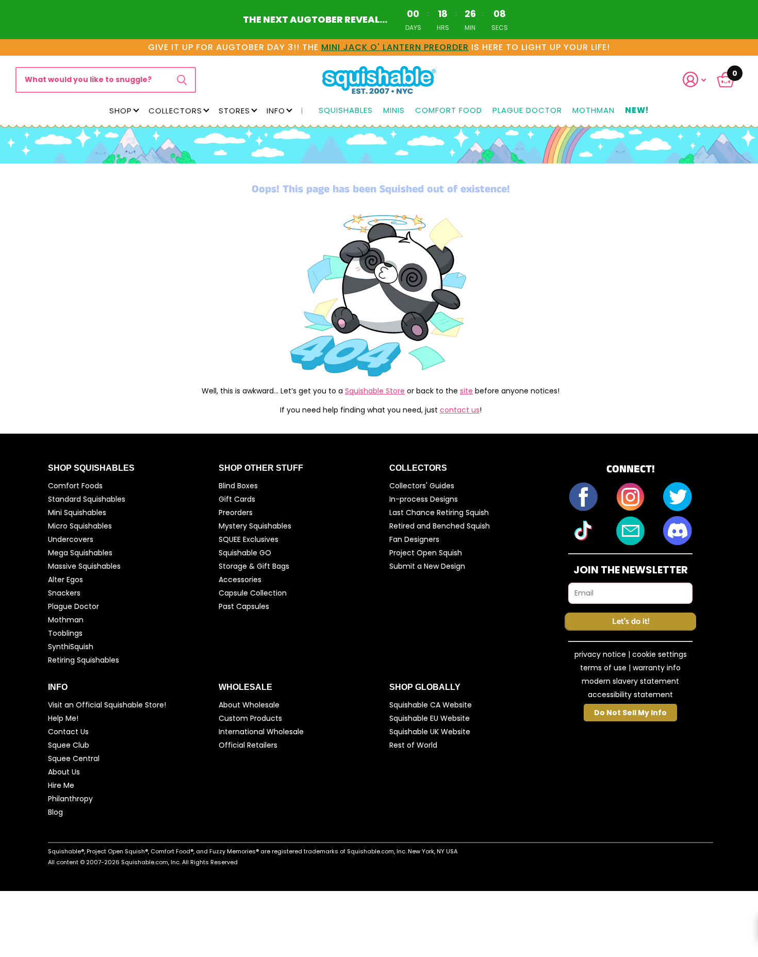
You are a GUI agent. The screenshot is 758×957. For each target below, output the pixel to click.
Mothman (593, 111)
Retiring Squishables (83, 660)
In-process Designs (423, 499)
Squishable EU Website (429, 718)
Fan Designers (414, 539)
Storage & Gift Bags (254, 566)
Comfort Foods (75, 486)
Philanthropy (70, 799)
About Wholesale (249, 705)
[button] (701, 79)
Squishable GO (245, 553)
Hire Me (61, 785)
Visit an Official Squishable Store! (107, 705)
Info (276, 110)
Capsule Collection (253, 593)
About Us (64, 772)
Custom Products (250, 718)
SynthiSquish (70, 646)
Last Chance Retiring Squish (439, 512)
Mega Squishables (80, 553)
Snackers (64, 593)
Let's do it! (630, 622)
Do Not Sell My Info (630, 712)
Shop (120, 110)
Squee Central (74, 758)
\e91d (182, 80)
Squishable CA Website (430, 705)
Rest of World (413, 745)
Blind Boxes (238, 486)
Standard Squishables (86, 499)
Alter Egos (65, 579)
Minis (394, 111)
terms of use (603, 668)
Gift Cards (237, 499)
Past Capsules (244, 606)
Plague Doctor (527, 111)
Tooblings (65, 633)
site (466, 391)
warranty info (657, 668)
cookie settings (659, 654)
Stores (234, 110)
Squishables (346, 111)
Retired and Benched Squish (439, 526)
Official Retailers (248, 745)
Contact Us (68, 732)
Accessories (240, 579)
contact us (460, 410)
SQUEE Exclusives (248, 539)
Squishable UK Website (429, 732)
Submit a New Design (427, 566)
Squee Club (68, 745)
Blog (55, 812)
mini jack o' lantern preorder (395, 47)
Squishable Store (375, 391)
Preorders (236, 512)
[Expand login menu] (694, 79)
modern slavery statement (630, 681)
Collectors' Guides (421, 486)
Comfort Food (448, 111)
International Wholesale (261, 732)
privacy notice (600, 654)
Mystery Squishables (255, 526)
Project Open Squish (425, 553)
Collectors (175, 110)
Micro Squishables (80, 526)
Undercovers (70, 539)
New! (637, 111)
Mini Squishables (77, 512)
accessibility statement (630, 694)
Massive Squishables (84, 566)
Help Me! (63, 718)
